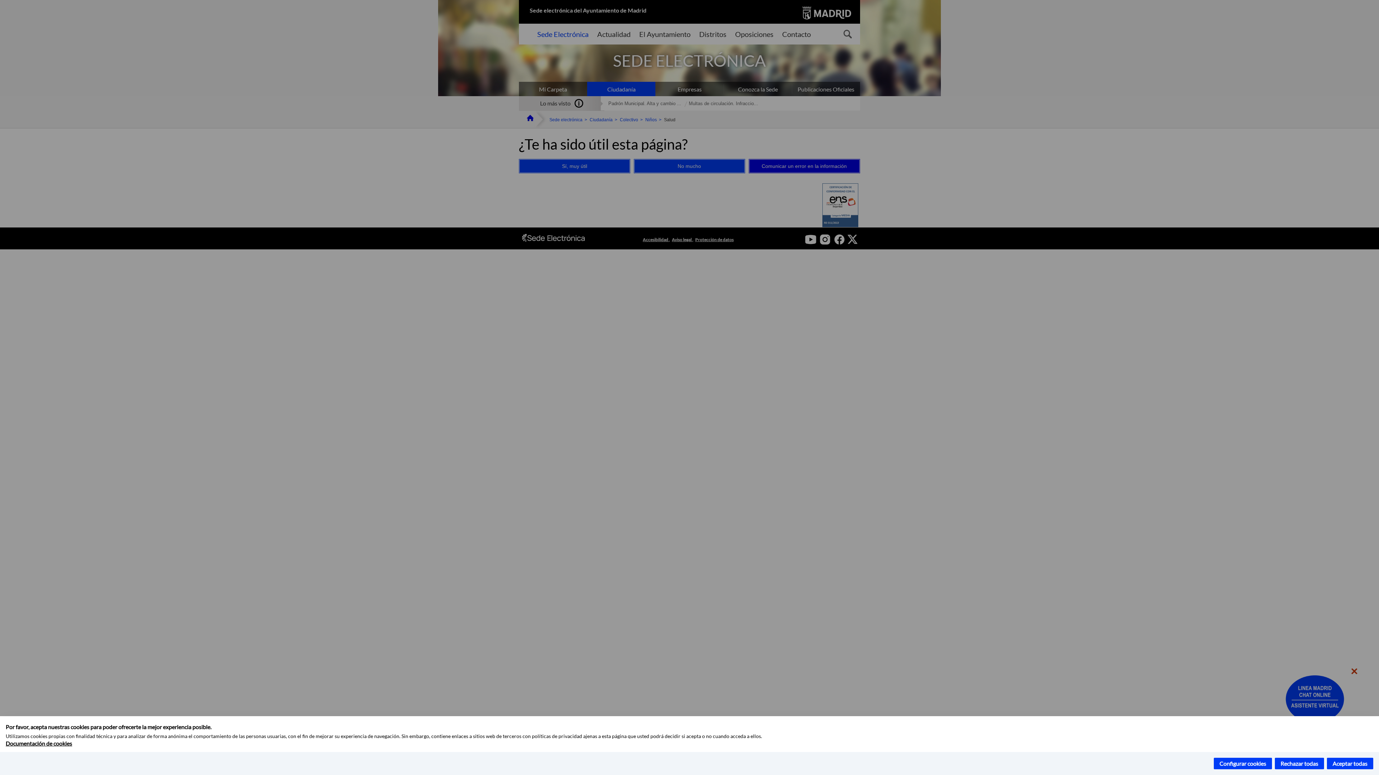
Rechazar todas (1299, 763)
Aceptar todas (1350, 763)
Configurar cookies (1243, 763)
